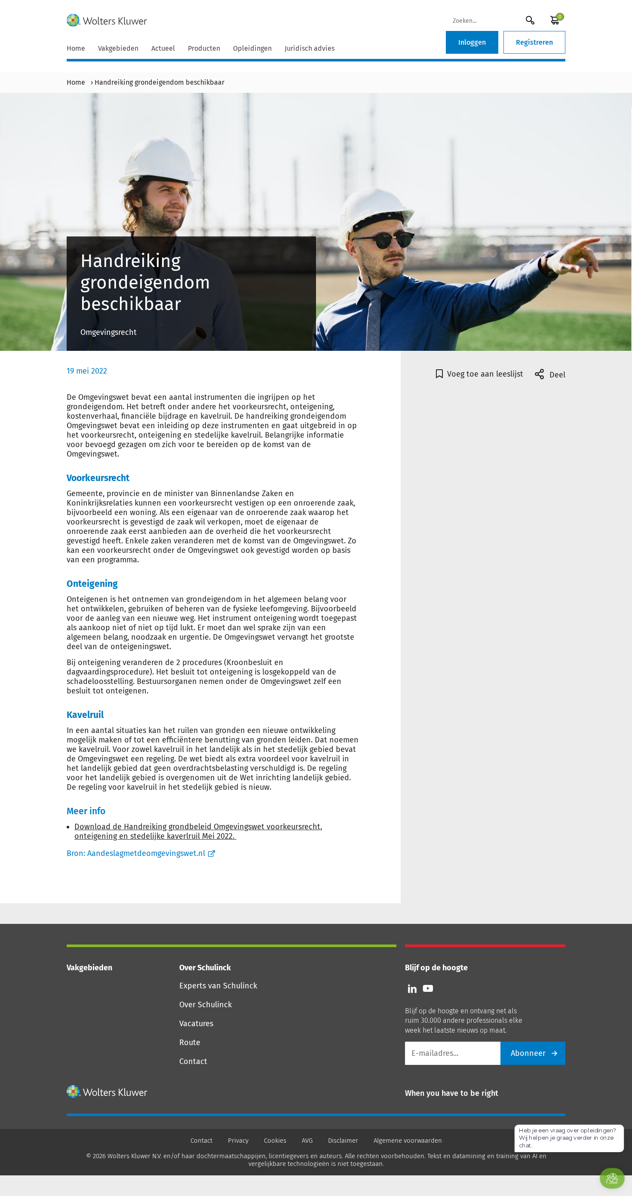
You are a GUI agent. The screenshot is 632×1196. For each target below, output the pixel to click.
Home (76, 48)
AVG (307, 1140)
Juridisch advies (309, 48)
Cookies (275, 1140)
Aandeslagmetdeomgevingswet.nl (146, 853)
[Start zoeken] (530, 20)
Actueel (163, 48)
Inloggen (472, 42)
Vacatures (196, 1023)
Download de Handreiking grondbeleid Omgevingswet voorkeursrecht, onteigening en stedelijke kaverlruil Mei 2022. (198, 831)
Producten (204, 48)
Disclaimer (343, 1140)
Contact (193, 1061)
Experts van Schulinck (218, 986)
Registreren (534, 42)
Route (189, 1042)
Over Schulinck (205, 1004)
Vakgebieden (118, 48)
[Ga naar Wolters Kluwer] (107, 1091)
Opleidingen (252, 48)
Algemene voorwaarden (408, 1140)
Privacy (238, 1140)
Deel (556, 375)
